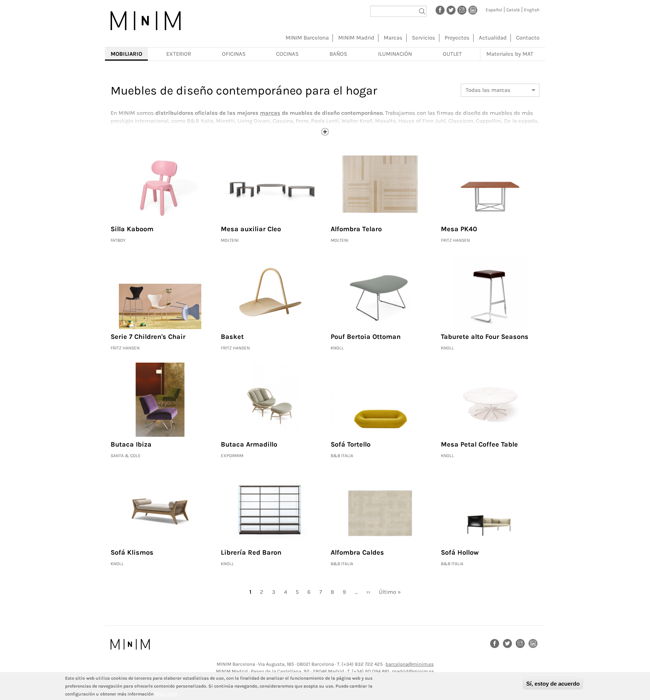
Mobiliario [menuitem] (126, 53)
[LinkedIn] (472, 9)
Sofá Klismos (132, 552)
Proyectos (457, 37)
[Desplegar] (325, 132)
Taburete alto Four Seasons (485, 336)
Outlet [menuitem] (452, 53)
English (531, 9)
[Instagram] (461, 9)
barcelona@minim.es (410, 664)
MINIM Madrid (356, 37)
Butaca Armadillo (249, 444)
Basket (232, 336)
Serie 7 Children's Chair (148, 336)
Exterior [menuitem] (178, 53)
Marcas (393, 37)
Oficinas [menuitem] (234, 53)
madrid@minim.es (413, 671)
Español (494, 9)
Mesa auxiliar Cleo (251, 229)
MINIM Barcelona (307, 37)
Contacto (527, 37)
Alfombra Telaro (356, 229)
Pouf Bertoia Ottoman (366, 336)
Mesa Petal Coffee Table (479, 444)
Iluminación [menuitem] (395, 53)
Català (513, 9)
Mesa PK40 (459, 229)
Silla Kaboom (132, 229)
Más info (166, 693)
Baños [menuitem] (338, 53)
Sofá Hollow (460, 552)
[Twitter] (451, 9)
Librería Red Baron (251, 552)
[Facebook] (440, 9)
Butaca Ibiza (131, 444)
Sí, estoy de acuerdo (553, 683)
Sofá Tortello (351, 444)
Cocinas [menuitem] (287, 53)
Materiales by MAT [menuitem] (509, 53)
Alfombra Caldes (357, 552)
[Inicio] (146, 20)
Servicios (423, 37)
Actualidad (493, 37)
